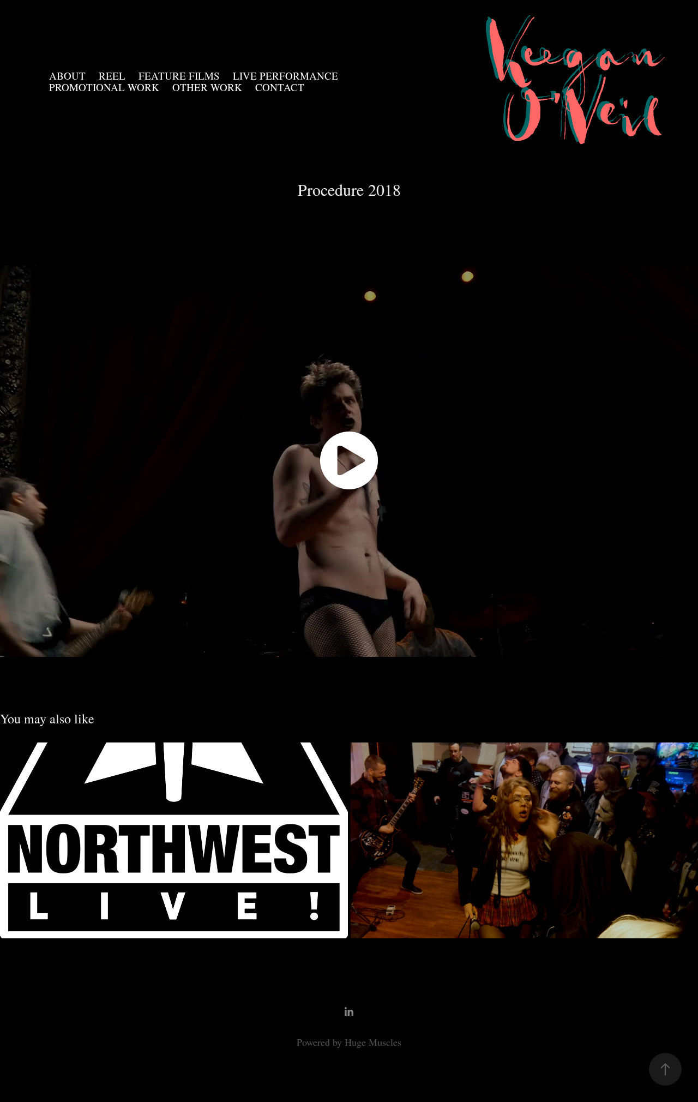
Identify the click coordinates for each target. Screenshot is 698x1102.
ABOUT (67, 75)
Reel (112, 75)
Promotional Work (104, 87)
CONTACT (279, 87)
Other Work (207, 87)
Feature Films (179, 75)
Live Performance (285, 75)
